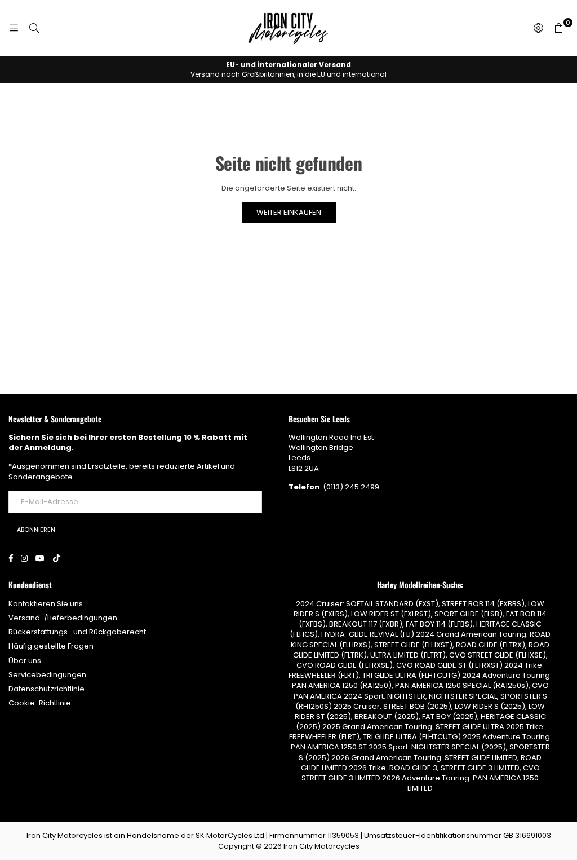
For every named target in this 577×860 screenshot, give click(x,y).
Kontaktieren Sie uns (45, 603)
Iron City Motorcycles (321, 846)
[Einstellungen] (538, 28)
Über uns (24, 660)
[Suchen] (34, 28)
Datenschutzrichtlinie (46, 688)
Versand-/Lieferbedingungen (62, 617)
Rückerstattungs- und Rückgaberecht (77, 632)
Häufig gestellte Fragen (51, 646)
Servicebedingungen (47, 674)
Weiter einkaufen (288, 212)
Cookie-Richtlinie (39, 703)
